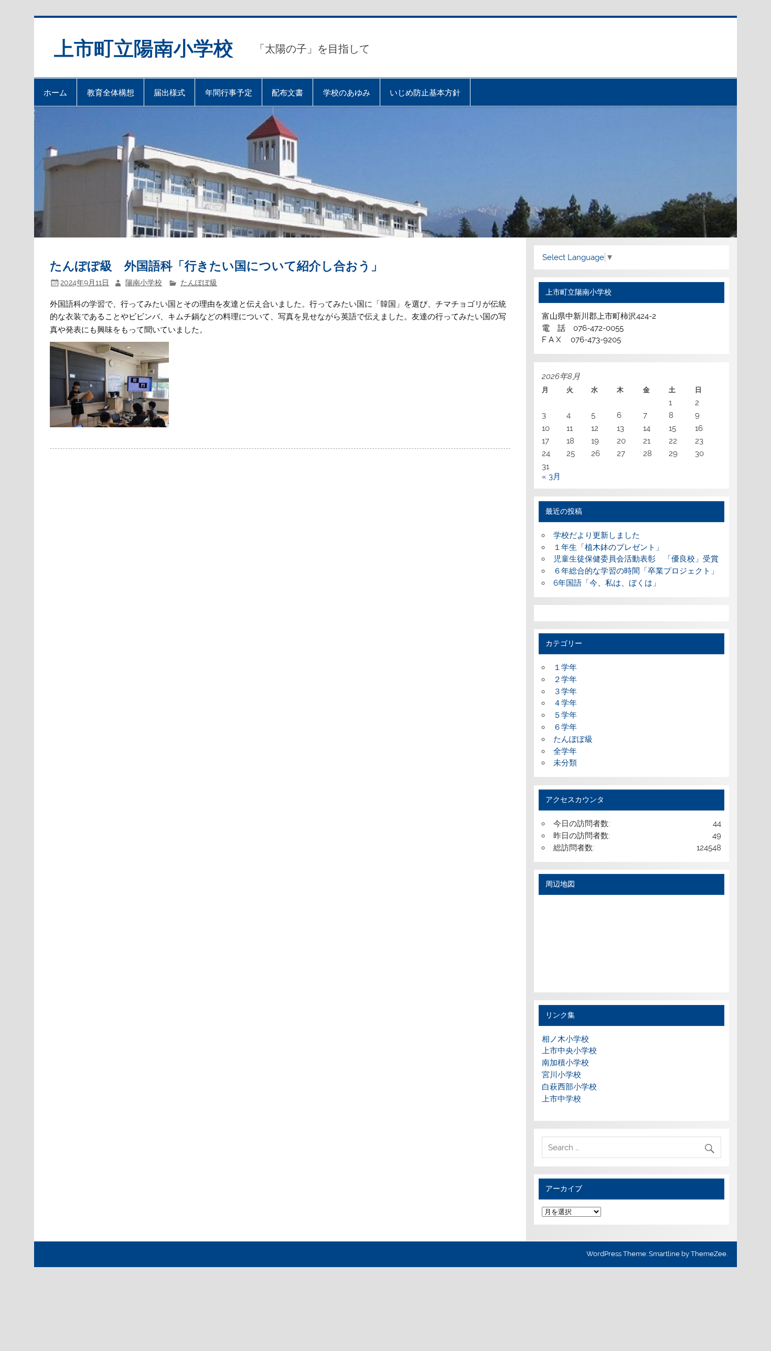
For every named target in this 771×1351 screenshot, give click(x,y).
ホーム (55, 93)
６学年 (565, 727)
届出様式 (169, 93)
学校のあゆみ (346, 93)
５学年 (565, 715)
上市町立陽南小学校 (143, 47)
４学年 (565, 703)
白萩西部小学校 (569, 1086)
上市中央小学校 (569, 1050)
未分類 (565, 763)
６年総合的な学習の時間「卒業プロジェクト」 (636, 571)
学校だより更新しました (596, 535)
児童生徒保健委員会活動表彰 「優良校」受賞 (636, 559)
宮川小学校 (561, 1074)
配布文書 (287, 93)
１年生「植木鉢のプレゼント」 (608, 547)
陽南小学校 (143, 282)
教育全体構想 (110, 93)
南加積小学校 (565, 1062)
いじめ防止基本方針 (425, 93)
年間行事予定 (228, 93)
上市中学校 (561, 1099)
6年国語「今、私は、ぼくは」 (606, 583)
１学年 (565, 667)
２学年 (565, 679)
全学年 (565, 751)
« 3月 (551, 476)
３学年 (565, 691)
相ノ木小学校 (565, 1039)
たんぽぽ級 (198, 282)
